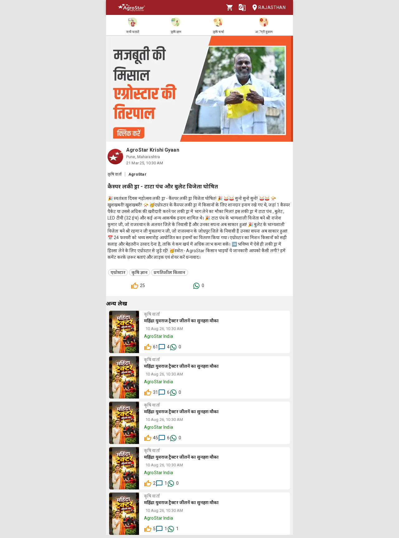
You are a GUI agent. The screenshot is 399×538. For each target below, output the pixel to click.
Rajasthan (272, 7)
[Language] (242, 7)
